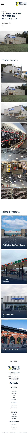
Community (14, 391)
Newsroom (14, 427)
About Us (14, 387)
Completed (14, 418)
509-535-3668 (15, 378)
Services (14, 402)
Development (14, 407)
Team (14, 397)
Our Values (14, 393)
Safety (14, 395)
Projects (3, 11)
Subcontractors (14, 421)
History (14, 389)
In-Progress (14, 416)
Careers (14, 429)
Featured (14, 414)
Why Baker (14, 399)
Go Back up (14, 361)
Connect (14, 424)
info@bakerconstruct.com (14, 376)
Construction (14, 405)
